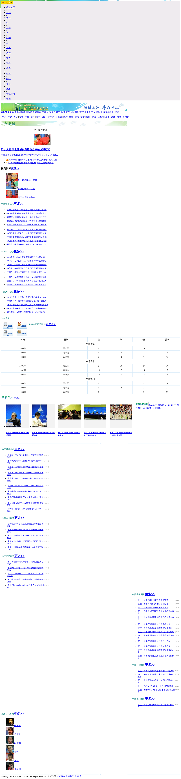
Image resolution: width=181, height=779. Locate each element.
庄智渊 (17, 769)
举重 (82, 117)
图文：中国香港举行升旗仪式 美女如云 (154, 624)
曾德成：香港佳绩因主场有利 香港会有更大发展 (27, 221)
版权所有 (61, 776)
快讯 (16, 112)
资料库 (23, 333)
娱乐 (8, 28)
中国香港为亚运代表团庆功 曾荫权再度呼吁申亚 (27, 213)
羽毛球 (59, 117)
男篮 (16, 117)
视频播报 (9, 334)
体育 (8, 18)
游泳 (38, 117)
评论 (86, 112)
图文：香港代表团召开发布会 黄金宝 (153, 608)
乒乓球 (51, 117)
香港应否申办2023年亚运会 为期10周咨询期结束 (27, 210)
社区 (112, 112)
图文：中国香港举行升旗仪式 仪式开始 (154, 641)
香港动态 (153, 405)
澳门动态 (172, 405)
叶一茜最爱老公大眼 (27, 180)
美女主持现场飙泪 (45, 163)
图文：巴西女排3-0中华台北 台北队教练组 (155, 686)
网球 (65, 117)
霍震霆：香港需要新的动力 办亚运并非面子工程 (27, 217)
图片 (77, 112)
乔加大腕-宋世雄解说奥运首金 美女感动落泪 (25, 149)
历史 (91, 112)
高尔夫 (125, 117)
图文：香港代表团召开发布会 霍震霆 (153, 600)
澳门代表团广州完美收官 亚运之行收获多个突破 (27, 297)
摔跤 (88, 117)
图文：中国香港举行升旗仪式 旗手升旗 (154, 646)
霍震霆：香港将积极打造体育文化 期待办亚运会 (27, 245)
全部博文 (79, 776)
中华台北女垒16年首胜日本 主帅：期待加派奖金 (27, 277)
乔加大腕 (70, 112)
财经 (8, 37)
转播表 (38, 112)
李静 (16, 752)
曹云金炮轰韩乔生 (26, 197)
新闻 (8, 12)
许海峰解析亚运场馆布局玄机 (22, 163)
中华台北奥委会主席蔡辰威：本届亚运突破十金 (26, 272)
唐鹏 (16, 760)
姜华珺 (17, 734)
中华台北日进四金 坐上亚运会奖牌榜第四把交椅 (27, 261)
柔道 (94, 117)
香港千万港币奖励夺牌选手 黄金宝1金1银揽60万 (27, 230)
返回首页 (5, 112)
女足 (10, 117)
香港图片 (162, 405)
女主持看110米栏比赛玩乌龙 (43, 160)
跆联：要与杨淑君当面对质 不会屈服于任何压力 (27, 281)
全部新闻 (70, 776)
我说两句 (10, 94)
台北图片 (157, 408)
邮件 (8, 79)
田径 (33, 117)
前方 (58, 112)
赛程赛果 (30, 112)
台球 (113, 117)
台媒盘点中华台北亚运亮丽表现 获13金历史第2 (26, 257)
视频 (8, 63)
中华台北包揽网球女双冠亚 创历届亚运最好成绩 (27, 268)
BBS (8, 89)
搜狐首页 (10, 7)
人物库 (97, 112)
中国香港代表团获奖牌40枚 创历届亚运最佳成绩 (27, 233)
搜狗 (8, 99)
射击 (77, 117)
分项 (49, 112)
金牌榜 (22, 112)
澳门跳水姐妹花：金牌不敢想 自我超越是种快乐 (27, 308)
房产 (8, 53)
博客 (8, 84)
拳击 (107, 117)
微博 (8, 73)
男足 (4, 117)
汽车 (8, 47)
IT (7, 43)
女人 (8, 58)
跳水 (44, 117)
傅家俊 (17, 725)
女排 (27, 117)
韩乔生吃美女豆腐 (26, 189)
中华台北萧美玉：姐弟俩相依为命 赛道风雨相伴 (27, 265)
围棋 (119, 117)
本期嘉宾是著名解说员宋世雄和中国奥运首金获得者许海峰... (29, 155)
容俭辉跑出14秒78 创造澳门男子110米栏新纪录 (26, 312)
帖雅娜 (17, 743)
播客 (8, 68)
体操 (71, 117)
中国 (44, 112)
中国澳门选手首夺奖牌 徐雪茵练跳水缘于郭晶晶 (27, 301)
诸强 (53, 112)
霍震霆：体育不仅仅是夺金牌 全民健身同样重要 (27, 225)
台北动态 (147, 408)
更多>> (15, 168)
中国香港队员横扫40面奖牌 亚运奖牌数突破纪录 (27, 241)
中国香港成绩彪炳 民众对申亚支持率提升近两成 (27, 237)
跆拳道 (101, 117)
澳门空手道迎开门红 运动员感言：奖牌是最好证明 (27, 305)
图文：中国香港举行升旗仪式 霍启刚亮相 (155, 628)
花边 (117, 112)
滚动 (12, 112)
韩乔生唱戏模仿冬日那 (19, 160)
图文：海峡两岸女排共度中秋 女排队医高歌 (156, 671)
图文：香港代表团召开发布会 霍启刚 (153, 604)
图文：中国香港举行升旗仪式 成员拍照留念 (156, 632)
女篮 (21, 117)
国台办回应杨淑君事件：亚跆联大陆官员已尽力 (26, 285)
